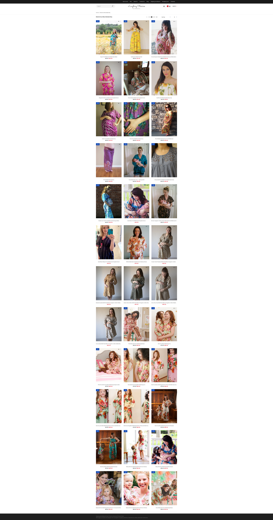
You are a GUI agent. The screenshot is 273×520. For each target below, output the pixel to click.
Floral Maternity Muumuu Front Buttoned (164, 138)
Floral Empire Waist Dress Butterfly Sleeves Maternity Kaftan (165, 57)
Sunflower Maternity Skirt (136, 57)
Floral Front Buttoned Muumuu (136, 138)
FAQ (131, 1)
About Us (135, 1)
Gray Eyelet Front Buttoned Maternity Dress (164, 179)
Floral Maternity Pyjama (108, 179)
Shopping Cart (165, 1)
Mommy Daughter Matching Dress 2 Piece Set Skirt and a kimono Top (139, 425)
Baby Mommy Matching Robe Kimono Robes (136, 466)
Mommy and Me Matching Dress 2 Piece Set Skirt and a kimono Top (111, 425)
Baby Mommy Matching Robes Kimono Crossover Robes (109, 507)
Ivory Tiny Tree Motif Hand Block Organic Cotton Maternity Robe (165, 302)
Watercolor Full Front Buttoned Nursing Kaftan (108, 220)
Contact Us (142, 1)
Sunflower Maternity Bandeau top (164, 98)
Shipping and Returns (155, 1)
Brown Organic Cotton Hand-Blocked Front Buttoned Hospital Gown (166, 220)
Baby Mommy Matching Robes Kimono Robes (136, 507)
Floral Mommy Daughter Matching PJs (136, 384)
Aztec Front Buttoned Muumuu (109, 138)
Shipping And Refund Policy (102, 516)
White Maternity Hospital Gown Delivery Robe (136, 261)
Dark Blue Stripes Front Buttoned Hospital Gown (109, 261)
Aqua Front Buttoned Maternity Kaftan (108, 57)
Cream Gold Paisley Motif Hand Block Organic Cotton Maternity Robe (167, 261)
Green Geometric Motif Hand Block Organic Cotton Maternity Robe (139, 302)
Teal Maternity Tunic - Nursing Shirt (136, 179)
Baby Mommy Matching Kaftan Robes (164, 466)
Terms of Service (113, 516)
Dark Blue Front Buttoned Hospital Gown (136, 220)
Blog (148, 1)
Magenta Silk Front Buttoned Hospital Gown (109, 98)
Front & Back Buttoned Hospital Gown (136, 98)
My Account (125, 1)
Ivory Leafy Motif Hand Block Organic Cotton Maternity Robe (109, 343)
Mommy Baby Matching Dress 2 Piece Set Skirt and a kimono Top (166, 384)
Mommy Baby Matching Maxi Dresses (108, 466)
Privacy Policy (121, 516)
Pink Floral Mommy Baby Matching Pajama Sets (109, 384)
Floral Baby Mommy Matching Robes (164, 507)
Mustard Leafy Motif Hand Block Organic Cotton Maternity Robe (110, 302)
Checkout (173, 1)
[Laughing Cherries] (136, 9)
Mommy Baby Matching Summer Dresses (164, 425)
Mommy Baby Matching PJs (164, 343)
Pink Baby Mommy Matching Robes (136, 343)
